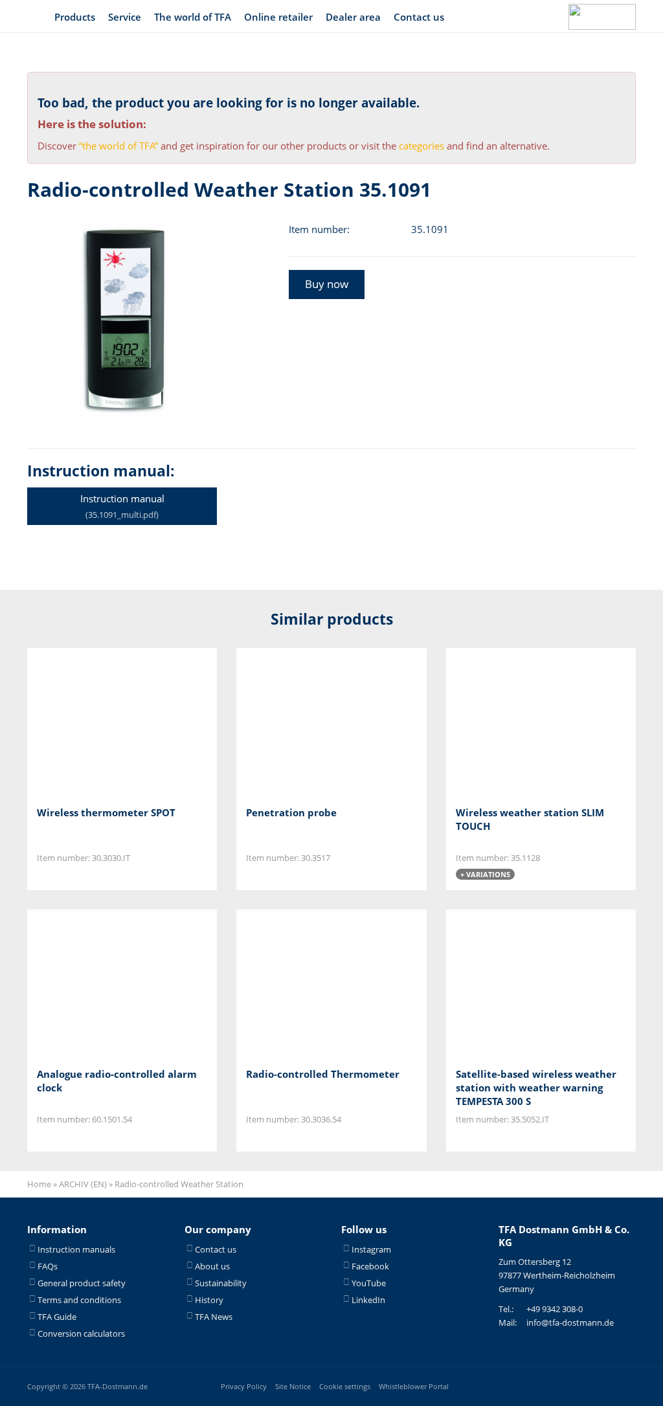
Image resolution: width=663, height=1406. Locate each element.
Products (74, 16)
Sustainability (221, 1283)
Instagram (371, 1249)
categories (421, 145)
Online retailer (278, 16)
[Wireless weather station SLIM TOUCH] (520, 722)
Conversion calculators (81, 1333)
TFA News (213, 1316)
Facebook (370, 1266)
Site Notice (293, 1386)
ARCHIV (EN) (83, 1184)
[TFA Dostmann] (602, 17)
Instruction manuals (76, 1249)
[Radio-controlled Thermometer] (310, 983)
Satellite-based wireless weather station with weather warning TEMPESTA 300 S (536, 1087)
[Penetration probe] (310, 722)
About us (212, 1266)
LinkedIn (368, 1300)
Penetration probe (291, 812)
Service (124, 16)
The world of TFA (192, 16)
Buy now (326, 283)
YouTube (369, 1283)
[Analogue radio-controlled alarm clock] (101, 983)
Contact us (419, 16)
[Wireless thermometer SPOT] (101, 722)
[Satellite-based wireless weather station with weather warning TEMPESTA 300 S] (520, 983)
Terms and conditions (79, 1300)
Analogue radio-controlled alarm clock (117, 1080)
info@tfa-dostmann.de (570, 1322)
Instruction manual (122, 506)
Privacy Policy (244, 1386)
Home (39, 1184)
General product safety (82, 1283)
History (209, 1300)
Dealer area (353, 16)
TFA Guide (57, 1316)
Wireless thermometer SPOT (106, 812)
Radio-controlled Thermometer (322, 1073)
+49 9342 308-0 (554, 1309)
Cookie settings (344, 1386)
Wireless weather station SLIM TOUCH (530, 819)
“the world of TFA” (118, 145)
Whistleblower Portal (414, 1386)
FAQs (48, 1266)
